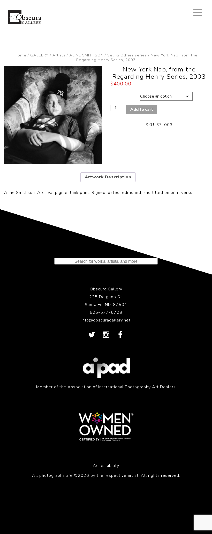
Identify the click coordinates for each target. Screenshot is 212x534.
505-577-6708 (106, 312)
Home (20, 55)
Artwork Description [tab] (108, 177)
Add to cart (141, 109)
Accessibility (106, 466)
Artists (58, 55)
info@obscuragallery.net (106, 320)
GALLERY (39, 55)
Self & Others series (127, 55)
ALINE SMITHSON (86, 55)
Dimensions (123, 95)
